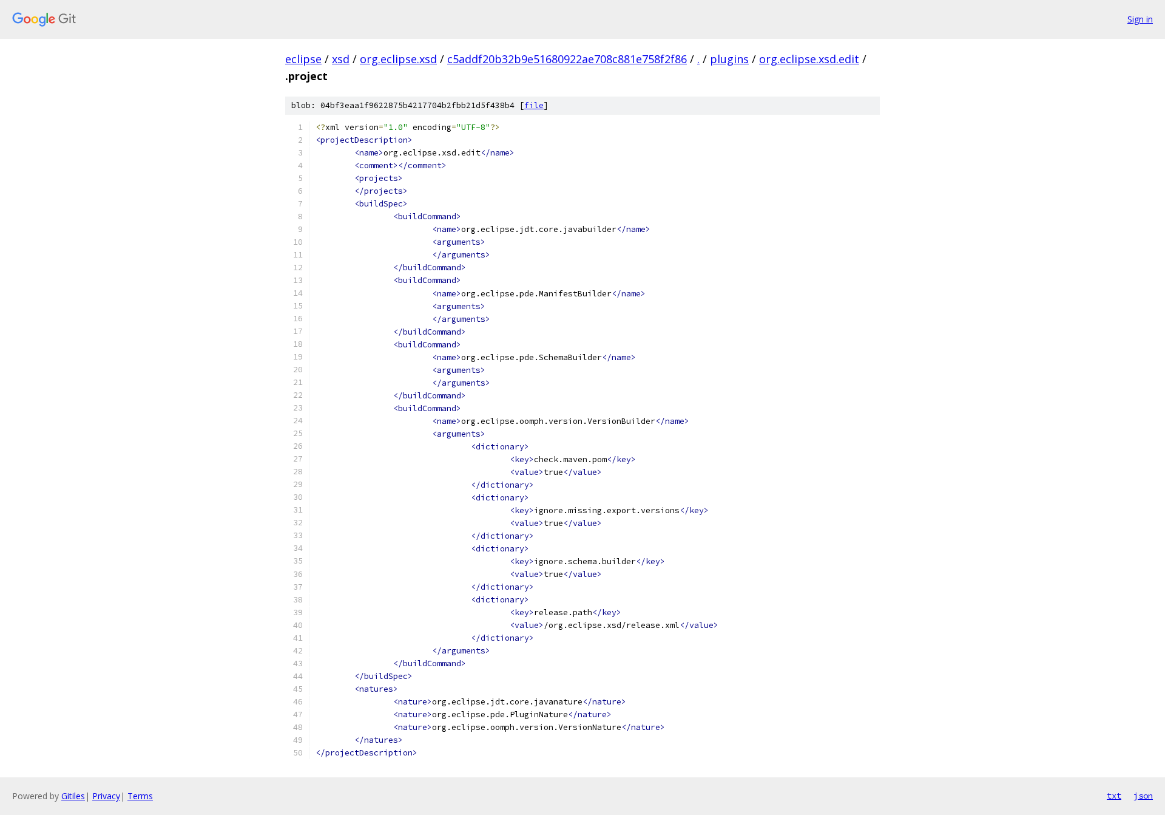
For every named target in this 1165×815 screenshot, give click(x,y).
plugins (729, 59)
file (534, 105)
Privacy (106, 796)
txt (1114, 795)
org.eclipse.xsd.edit (809, 59)
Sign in (1140, 19)
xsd (341, 59)
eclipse (303, 59)
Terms (140, 796)
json (1143, 795)
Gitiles (73, 796)
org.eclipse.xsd (398, 59)
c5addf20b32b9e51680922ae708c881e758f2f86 (567, 59)
